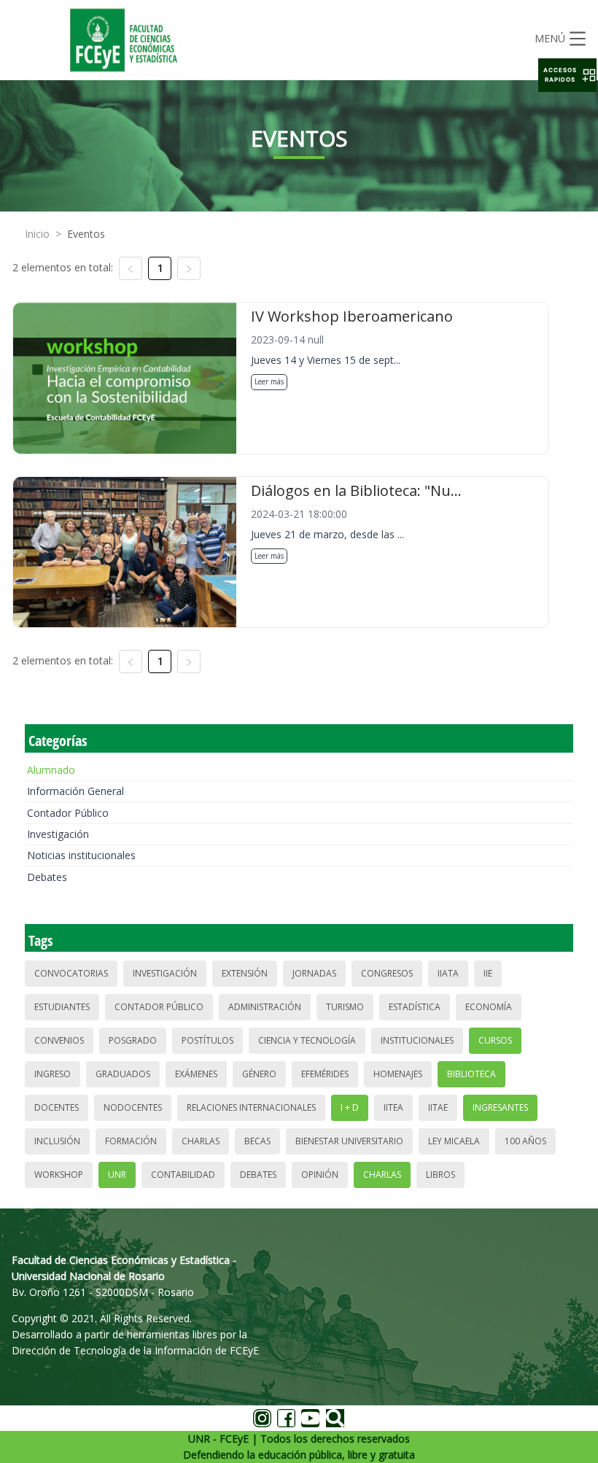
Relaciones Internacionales (251, 1107)
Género (259, 1074)
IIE (488, 973)
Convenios (59, 1040)
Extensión (245, 973)
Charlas (201, 1141)
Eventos (86, 234)
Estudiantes (62, 1007)
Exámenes (196, 1074)
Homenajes (397, 1074)
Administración (264, 1007)
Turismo (345, 1007)
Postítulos (207, 1040)
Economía (488, 1007)
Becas (257, 1141)
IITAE (438, 1107)
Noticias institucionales (81, 855)
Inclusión (57, 1141)
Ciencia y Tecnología (307, 1040)
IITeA (393, 1107)
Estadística (414, 1007)
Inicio (37, 234)
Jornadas (314, 973)
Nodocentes (133, 1107)
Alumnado (51, 770)
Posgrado (133, 1040)
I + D (350, 1107)
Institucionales (417, 1040)
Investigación (58, 834)
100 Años (525, 1141)
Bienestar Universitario (349, 1141)
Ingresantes (500, 1107)
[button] (567, 75)
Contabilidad (183, 1174)
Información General (75, 791)
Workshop (58, 1174)
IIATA (448, 973)
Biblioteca (471, 1074)
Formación (131, 1141)
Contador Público (68, 813)
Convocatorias (71, 973)
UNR (117, 1174)
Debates (47, 877)
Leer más (269, 381)
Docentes (56, 1107)
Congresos (387, 973)
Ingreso (52, 1074)
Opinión (319, 1174)
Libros (440, 1174)
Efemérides (325, 1074)
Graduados (123, 1074)
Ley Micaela (454, 1141)
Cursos (495, 1040)
